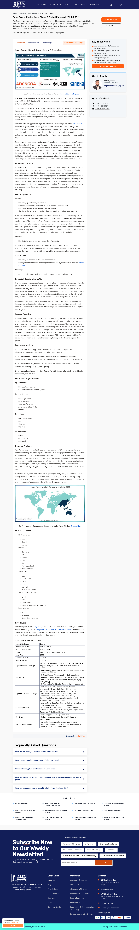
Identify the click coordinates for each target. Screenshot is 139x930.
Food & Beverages (94, 850)
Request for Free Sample (73, 43)
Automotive (89, 844)
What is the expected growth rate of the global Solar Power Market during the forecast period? (48, 778)
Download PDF (112, 20)
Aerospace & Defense (71, 844)
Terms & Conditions (121, 927)
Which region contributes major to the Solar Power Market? (38, 760)
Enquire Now (76, 526)
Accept (13, 925)
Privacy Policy (107, 927)
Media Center (80, 4)
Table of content (33, 43)
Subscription (52, 898)
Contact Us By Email (102, 109)
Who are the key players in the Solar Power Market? (35, 769)
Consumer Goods (77, 902)
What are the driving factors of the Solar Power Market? (36, 751)
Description (21, 43)
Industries (41, 4)
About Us (51, 880)
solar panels (77, 124)
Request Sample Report (69, 94)
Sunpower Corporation (45, 629)
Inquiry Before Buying (113, 85)
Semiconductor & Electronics (113, 856)
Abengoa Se (37, 627)
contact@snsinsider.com (110, 908)
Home (15, 13)
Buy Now (112, 26)
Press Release (53, 889)
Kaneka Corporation (63, 629)
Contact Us (94, 4)
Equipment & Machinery (72, 850)
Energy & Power (32, 13)
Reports (22, 13)
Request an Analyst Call (108, 66)
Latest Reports (53, 893)
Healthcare (111, 850)
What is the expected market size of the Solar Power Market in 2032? (41, 788)
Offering (68, 4)
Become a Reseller (55, 907)
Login (120, 4)
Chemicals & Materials (108, 844)
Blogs (50, 884)
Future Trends (55, 4)
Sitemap (51, 902)
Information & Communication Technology (79, 856)
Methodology (47, 43)
